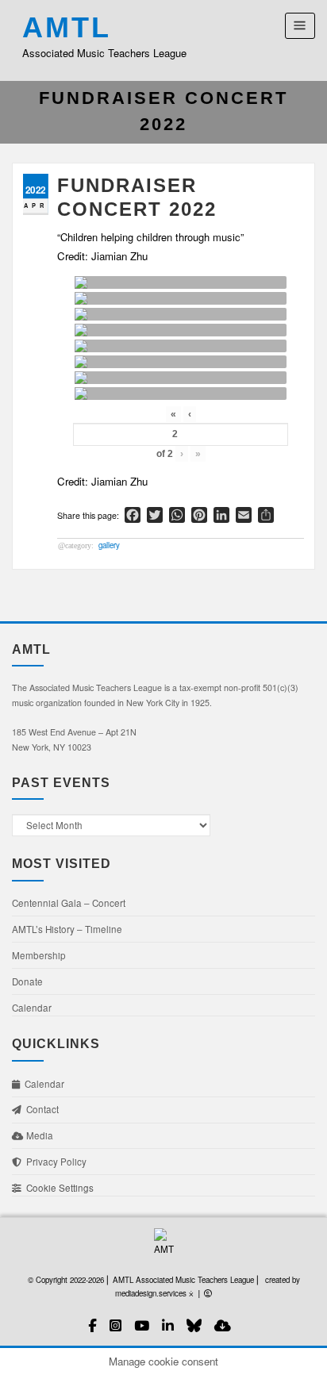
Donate (27, 981)
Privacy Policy (54, 1161)
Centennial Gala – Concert (68, 903)
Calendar (32, 1007)
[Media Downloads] (222, 1325)
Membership (39, 955)
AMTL (66, 28)
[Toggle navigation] (300, 26)
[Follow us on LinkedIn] (168, 1325)
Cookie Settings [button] (57, 1187)
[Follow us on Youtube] (141, 1325)
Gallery (109, 545)
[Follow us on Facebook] (92, 1325)
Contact (40, 1109)
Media (38, 1135)
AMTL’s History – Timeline (67, 929)
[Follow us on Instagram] (115, 1325)
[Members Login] (208, 1293)
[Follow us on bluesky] (194, 1325)
